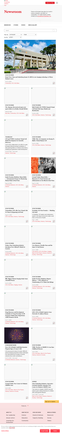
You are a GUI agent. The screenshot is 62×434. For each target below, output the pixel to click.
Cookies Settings (5, 430)
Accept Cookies (44, 430)
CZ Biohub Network (10, 185)
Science (42, 115)
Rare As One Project (37, 253)
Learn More (12, 427)
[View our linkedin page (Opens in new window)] (35, 405)
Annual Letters (10, 418)
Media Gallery (32, 25)
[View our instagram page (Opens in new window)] (30, 405)
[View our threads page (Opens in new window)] (33, 405)
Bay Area (7, 113)
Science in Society (41, 355)
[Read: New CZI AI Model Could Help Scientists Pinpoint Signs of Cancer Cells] (16, 344)
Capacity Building (38, 418)
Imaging (49, 251)
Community (8, 83)
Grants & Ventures (38, 415)
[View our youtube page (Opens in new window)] (40, 405)
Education (25, 418)
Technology (48, 115)
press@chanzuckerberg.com (44, 16)
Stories (16, 25)
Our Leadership (10, 415)
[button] (15, 34)
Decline (55, 430)
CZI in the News (15, 83)
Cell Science (35, 251)
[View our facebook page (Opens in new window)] (28, 405)
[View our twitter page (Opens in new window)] (37, 405)
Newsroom (7, 25)
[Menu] (57, 3)
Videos (23, 25)
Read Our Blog (50, 2)
